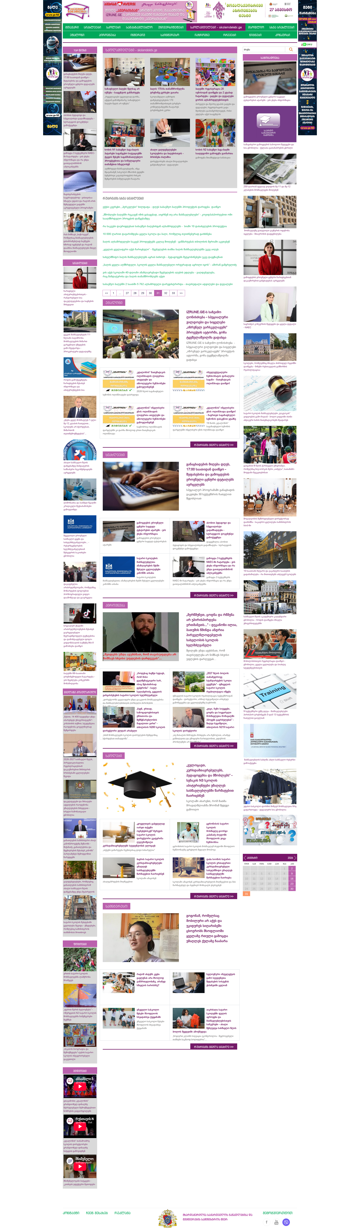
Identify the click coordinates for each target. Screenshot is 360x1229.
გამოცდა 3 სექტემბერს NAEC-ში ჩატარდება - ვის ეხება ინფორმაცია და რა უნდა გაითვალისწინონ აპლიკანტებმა (79, 160)
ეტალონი (77, 35)
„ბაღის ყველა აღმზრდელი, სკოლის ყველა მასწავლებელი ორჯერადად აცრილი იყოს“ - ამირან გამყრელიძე (170, 264)
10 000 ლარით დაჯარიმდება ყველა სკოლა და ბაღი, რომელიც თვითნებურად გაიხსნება (157, 233)
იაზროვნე (202, 35)
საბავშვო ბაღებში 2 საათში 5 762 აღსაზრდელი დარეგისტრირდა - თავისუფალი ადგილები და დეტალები (168, 284)
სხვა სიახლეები (281, 27)
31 (158, 293)
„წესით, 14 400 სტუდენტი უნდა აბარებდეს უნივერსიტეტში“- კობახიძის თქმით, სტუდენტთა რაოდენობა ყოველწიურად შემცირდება (79, 723)
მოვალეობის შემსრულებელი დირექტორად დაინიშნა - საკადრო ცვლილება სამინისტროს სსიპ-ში (267, 522)
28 (135, 293)
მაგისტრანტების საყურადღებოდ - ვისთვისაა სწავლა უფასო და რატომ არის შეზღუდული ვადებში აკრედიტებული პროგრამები (79, 201)
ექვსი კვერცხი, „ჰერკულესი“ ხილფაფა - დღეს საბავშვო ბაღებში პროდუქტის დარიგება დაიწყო (162, 206)
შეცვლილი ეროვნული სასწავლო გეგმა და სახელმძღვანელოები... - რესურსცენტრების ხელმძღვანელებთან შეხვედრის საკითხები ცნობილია (76, 545)
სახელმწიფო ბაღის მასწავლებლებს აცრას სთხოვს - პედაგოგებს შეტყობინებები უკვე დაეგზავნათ (163, 256)
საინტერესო (169, 35)
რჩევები (229, 35)
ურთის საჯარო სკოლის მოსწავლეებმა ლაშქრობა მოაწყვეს (77, 977)
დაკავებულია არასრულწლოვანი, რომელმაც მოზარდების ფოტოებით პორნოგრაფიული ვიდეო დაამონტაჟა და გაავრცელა (80, 591)
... (120, 293)
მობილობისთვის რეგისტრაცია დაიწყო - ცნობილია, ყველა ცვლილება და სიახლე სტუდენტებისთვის (265, 664)
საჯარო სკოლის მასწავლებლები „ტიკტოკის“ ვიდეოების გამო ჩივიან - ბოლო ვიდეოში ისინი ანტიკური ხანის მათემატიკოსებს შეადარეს (268, 416)
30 (150, 293)
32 (165, 293)
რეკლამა (122, 1213)
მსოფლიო (256, 27)
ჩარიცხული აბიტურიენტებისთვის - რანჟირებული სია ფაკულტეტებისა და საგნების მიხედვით (79, 298)
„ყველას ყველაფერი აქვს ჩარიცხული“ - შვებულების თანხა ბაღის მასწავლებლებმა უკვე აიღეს (161, 249)
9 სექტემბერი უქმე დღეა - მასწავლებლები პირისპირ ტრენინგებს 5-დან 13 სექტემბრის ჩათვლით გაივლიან (266, 714)
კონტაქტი (71, 1213)
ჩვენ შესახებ (97, 1213)
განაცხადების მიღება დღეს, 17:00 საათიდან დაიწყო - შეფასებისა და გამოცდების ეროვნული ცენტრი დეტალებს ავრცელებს (79, 81)
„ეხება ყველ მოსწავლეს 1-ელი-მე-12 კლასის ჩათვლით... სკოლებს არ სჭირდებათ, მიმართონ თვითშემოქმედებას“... (80, 427)
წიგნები (255, 35)
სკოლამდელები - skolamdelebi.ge (216, 27)
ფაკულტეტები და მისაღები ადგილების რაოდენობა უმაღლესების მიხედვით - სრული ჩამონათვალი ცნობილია (78, 808)
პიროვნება (107, 35)
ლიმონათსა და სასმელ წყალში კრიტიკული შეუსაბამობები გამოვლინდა (80, 506)
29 (142, 293)
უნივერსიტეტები (171, 27)
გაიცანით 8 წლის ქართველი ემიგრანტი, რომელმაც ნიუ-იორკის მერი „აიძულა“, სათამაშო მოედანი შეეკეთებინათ (269, 469)
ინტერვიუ (137, 35)
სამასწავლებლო (139, 27)
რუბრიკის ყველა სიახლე (213, 445)
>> (181, 293)
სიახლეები (92, 27)
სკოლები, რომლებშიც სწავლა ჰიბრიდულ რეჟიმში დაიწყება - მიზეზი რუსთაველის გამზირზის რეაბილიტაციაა (270, 366)
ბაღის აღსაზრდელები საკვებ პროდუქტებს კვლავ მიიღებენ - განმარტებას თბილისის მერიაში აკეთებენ (166, 241)
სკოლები (113, 27)
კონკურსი (282, 35)
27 (127, 293)
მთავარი (72, 27)
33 (173, 293)
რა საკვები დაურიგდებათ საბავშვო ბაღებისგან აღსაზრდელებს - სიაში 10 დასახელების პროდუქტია (165, 226)
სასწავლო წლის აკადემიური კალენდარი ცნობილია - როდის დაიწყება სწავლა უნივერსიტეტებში (265, 620)
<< (106, 293)
